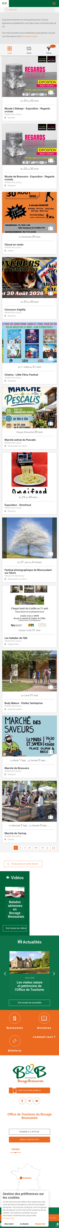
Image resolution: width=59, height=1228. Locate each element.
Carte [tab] (29, 53)
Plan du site (51, 1218)
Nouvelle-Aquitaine (36, 1149)
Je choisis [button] (24, 1224)
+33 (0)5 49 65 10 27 (29, 1124)
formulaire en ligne (29, 36)
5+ (30, 848)
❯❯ (53, 848)
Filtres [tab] (48, 53)
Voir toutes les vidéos (16, 928)
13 (42, 848)
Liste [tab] (10, 53)
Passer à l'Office (29, 1132)
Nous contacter (29, 1139)
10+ (36, 848)
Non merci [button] (9, 1224)
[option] (29, 973)
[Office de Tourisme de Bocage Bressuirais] (29, 1073)
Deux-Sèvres (29, 1155)
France (15, 1149)
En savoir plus (9, 1218)
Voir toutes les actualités (29, 1002)
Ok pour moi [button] (40, 1224)
